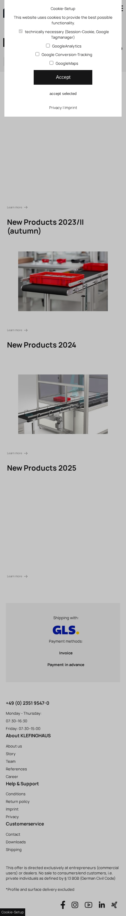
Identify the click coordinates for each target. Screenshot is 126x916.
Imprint (70, 107)
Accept (63, 77)
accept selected (63, 93)
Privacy (55, 107)
